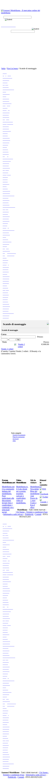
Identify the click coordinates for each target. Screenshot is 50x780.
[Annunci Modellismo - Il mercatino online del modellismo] (25, 13)
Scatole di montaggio (19, 435)
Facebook (44, 494)
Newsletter (34, 489)
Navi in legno (12, 68)
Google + (44, 502)
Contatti (38, 514)
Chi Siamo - (21, 512)
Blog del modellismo (35, 492)
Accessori (16, 439)
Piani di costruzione (19, 437)
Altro (14, 441)
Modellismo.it (35, 487)
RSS (44, 489)
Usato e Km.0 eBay (33, 505)
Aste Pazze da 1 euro (33, 498)
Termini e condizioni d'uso (37, 512)
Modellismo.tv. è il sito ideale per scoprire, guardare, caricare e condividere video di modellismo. (22, 495)
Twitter (45, 497)
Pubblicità (29, 514)
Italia (3, 68)
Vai (18, 340)
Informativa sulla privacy (13, 514)
